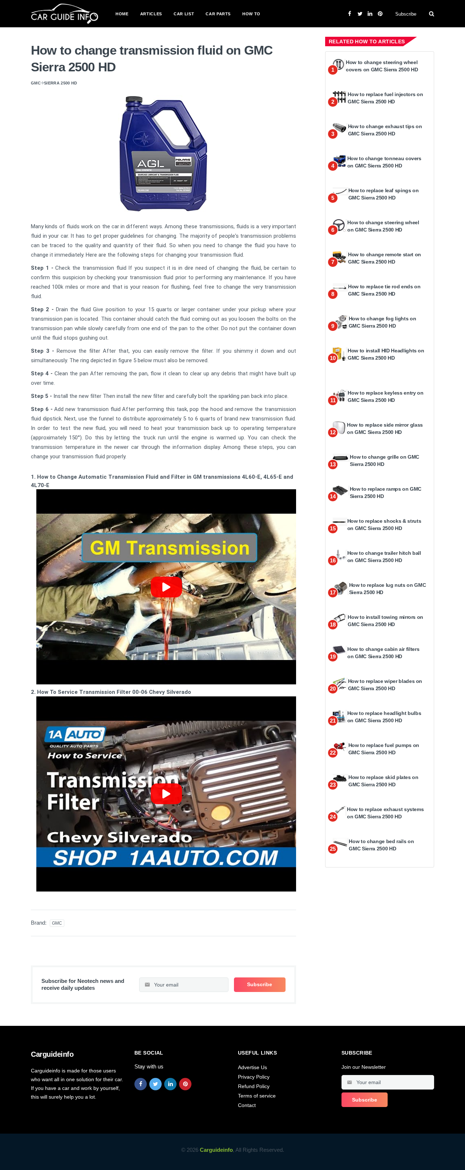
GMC (36, 83)
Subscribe (405, 14)
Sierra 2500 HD (60, 83)
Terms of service (257, 1096)
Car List (184, 14)
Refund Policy (254, 1086)
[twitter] (155, 1084)
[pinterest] (185, 1084)
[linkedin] (170, 1084)
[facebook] (140, 1084)
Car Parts (218, 14)
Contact (247, 1105)
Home (122, 14)
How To (251, 14)
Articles (151, 14)
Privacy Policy (254, 1077)
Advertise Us (252, 1067)
